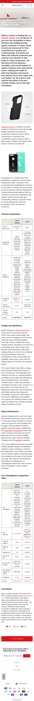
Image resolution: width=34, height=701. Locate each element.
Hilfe (17, 666)
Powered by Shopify (17, 699)
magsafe (17, 440)
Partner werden (16, 669)
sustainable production (13, 431)
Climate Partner (17, 581)
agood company (7, 127)
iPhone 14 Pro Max (12, 16)
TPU (29, 529)
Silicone (27, 537)
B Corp (17, 577)
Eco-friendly (4, 16)
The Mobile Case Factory (17, 299)
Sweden (17, 305)
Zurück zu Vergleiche (18, 638)
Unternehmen (17, 662)
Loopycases (27, 581)
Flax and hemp (17, 533)
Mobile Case (20, 16)
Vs (24, 16)
